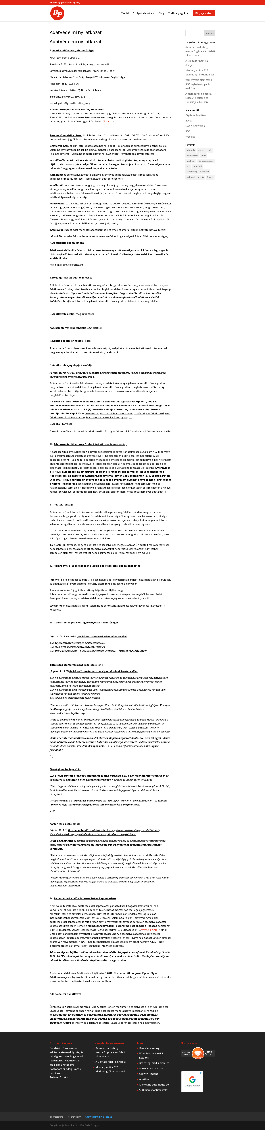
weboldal (204, 171)
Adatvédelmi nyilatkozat (98, 1116)
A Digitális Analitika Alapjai (111, 1061)
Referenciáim (74, 1116)
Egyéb (188, 120)
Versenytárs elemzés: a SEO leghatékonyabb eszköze (198, 84)
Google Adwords (195, 126)
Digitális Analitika (195, 115)
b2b (210, 150)
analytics (201, 150)
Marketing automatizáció (154, 1084)
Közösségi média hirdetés (154, 1063)
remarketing (192, 171)
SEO (187, 131)
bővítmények (192, 155)
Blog (161, 13)
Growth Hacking (148, 1074)
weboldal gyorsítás (195, 177)
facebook (191, 161)
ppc (188, 166)
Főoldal (125, 13)
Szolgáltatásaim (142, 13)
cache (203, 155)
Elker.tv (108, 121)
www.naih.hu (149, 930)
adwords (191, 150)
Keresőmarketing (149, 1048)
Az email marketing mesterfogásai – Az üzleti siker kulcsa (200, 51)
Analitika (144, 1079)
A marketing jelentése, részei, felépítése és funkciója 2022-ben (198, 98)
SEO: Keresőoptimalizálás (154, 1090)
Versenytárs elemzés (151, 1068)
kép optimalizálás (205, 161)
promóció (197, 166)
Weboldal (190, 136)
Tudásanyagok (177, 13)
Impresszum (56, 1116)
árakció (210, 177)
